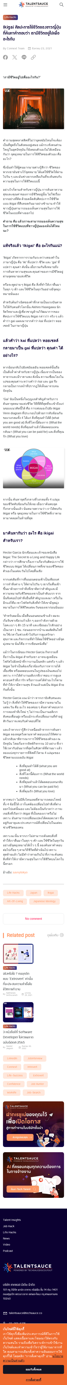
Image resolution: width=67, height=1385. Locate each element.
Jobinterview (35, 1058)
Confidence (13, 1084)
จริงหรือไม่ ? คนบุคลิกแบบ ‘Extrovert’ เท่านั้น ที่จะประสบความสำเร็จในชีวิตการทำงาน (18, 981)
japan (33, 893)
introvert (32, 1067)
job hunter (37, 1084)
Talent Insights (12, 1220)
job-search (34, 1092)
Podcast (8, 1251)
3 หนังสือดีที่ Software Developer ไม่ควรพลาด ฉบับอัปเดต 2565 (18, 1037)
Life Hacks (10, 17)
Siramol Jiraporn (9, 1047)
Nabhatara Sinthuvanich (11, 994)
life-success (15, 1075)
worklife (11, 1092)
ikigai (51, 893)
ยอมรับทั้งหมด (34, 1369)
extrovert (38, 1075)
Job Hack (8, 1226)
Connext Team (16, 48)
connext (12, 1067)
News (6, 1238)
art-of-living (15, 901)
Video (6, 1244)
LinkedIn (12, 1058)
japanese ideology (44, 901)
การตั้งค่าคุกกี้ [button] (33, 1379)
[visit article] (18, 954)
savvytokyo (20, 872)
